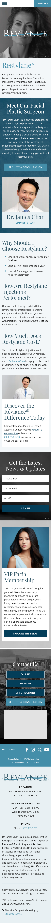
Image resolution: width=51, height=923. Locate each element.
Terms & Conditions (20, 762)
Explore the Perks (25, 633)
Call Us (26, 674)
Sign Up (25, 508)
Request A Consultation (25, 167)
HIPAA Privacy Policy (31, 759)
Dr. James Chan (16, 361)
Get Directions (25, 692)
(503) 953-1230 (29, 828)
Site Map (35, 762)
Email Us (25, 683)
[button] (4, 3)
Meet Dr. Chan (25, 223)
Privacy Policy (13, 759)
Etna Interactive (13, 913)
